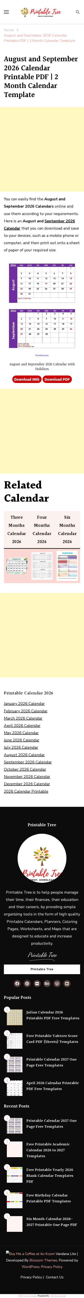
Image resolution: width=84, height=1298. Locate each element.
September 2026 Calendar (28, 762)
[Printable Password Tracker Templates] (67, 554)
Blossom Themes (43, 1260)
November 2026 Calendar (27, 776)
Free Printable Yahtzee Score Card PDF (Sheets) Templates (52, 1039)
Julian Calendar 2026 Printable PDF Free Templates (52, 1015)
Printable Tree (42, 969)
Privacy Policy (52, 1266)
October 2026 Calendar (25, 769)
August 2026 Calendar (24, 755)
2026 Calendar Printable (26, 791)
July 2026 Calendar (21, 747)
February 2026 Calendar (25, 711)
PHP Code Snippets (27, 1295)
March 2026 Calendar (23, 718)
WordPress (30, 1266)
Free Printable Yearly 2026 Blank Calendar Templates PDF (49, 1176)
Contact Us (54, 1277)
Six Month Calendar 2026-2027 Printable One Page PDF (51, 1222)
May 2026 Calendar (21, 733)
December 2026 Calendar (27, 784)
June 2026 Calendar (21, 740)
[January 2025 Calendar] (16, 561)
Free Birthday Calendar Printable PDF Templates (48, 1198)
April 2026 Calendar (22, 725)
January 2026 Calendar (24, 703)
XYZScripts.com (58, 1295)
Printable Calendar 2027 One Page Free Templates (51, 1062)
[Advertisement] (42, 149)
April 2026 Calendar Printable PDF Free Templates (52, 1086)
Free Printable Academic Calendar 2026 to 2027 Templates (48, 1150)
